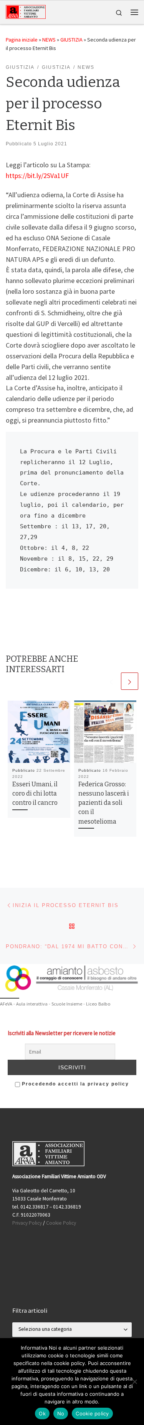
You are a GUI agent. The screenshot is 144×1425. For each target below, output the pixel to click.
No (61, 1413)
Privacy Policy (27, 1223)
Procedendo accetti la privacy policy (74, 1084)
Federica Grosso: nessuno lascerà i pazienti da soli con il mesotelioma (103, 803)
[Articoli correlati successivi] (129, 681)
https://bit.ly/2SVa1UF (37, 175)
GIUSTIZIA (71, 39)
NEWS (49, 39)
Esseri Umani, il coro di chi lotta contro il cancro (35, 794)
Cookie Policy (61, 1223)
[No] (134, 1381)
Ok (42, 1413)
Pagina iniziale (22, 39)
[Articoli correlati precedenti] (111, 681)
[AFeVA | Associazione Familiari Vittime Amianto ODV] (26, 11)
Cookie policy (92, 1413)
